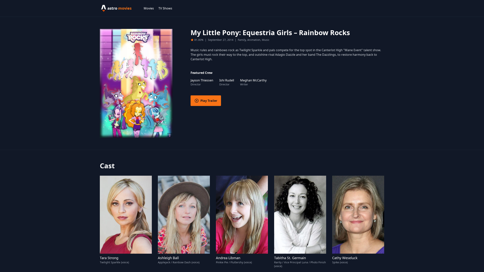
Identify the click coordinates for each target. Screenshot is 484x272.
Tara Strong (109, 258)
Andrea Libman (228, 258)
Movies (149, 8)
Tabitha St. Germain (290, 258)
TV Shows (165, 8)
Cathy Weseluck (345, 258)
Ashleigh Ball (168, 258)
